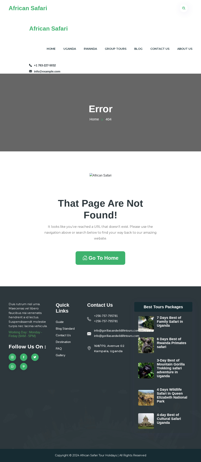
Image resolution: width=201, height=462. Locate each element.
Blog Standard (65, 328)
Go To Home (103, 258)
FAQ (59, 348)
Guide (60, 322)
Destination (63, 342)
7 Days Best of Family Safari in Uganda (170, 321)
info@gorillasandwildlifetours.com (117, 330)
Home (51, 49)
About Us (184, 49)
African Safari (28, 8)
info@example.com (47, 71)
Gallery (60, 355)
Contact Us (159, 49)
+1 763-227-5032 (45, 65)
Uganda (69, 49)
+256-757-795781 (106, 315)
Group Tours (115, 49)
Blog (138, 49)
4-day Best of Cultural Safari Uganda (169, 419)
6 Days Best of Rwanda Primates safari (171, 343)
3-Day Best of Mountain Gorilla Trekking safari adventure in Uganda (171, 368)
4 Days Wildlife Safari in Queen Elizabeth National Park (172, 395)
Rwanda (90, 49)
